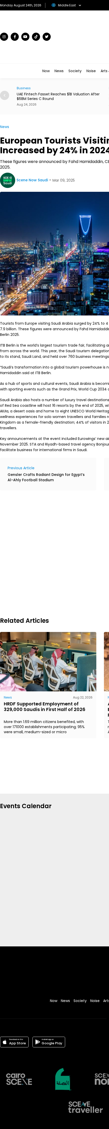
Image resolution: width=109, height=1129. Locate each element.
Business (15, 88)
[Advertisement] (54, 553)
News (59, 71)
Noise (91, 71)
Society (75, 71)
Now (46, 71)
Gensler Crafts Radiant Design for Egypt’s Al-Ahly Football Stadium (46, 477)
